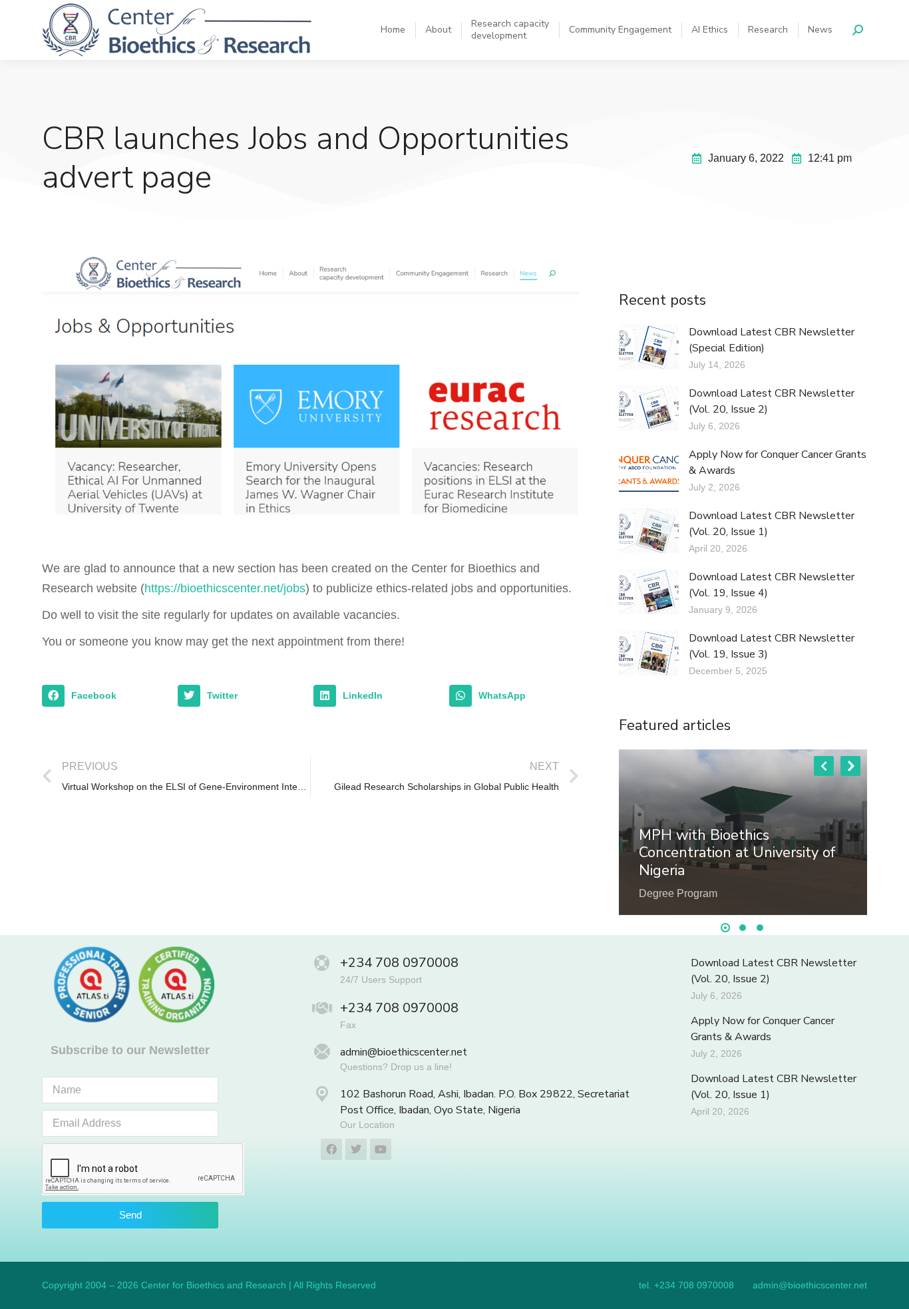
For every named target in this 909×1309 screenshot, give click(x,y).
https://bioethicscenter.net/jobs (224, 588)
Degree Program (678, 893)
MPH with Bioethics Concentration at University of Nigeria (737, 852)
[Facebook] (331, 1149)
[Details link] (649, 816)
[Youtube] (380, 1149)
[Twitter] (356, 1149)
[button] (106, 696)
